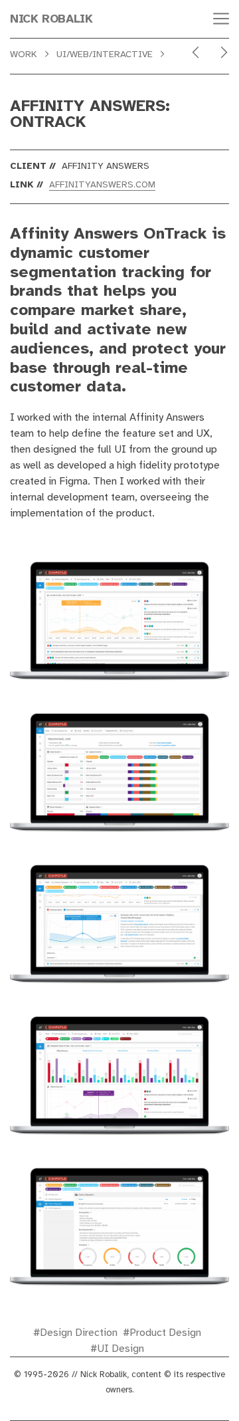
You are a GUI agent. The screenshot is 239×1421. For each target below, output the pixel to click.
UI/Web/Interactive (104, 54)
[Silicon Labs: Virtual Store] (195, 52)
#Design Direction (75, 1332)
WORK (23, 54)
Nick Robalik (51, 19)
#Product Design (162, 1332)
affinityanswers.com (102, 184)
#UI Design (117, 1348)
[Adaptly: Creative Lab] (224, 52)
